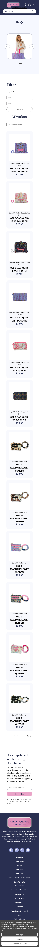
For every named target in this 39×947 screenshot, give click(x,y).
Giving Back (19, 902)
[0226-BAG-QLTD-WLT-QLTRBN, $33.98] (19, 346)
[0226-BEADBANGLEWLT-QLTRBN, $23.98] (19, 648)
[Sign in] (34, 5)
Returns (19, 869)
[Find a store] (25, 5)
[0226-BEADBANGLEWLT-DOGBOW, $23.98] (19, 547)
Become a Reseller (19, 890)
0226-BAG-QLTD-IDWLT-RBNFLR (19, 269)
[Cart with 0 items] (29, 5)
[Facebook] (11, 850)
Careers (19, 906)
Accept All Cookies (19, 944)
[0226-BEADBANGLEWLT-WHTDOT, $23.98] (19, 699)
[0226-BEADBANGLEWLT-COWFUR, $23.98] (19, 496)
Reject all (19, 939)
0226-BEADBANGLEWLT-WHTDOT (19, 721)
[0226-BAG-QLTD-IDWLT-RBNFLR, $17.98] (19, 247)
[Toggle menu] (4, 5)
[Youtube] (28, 850)
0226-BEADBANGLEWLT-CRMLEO (19, 467)
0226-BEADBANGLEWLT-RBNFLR (19, 620)
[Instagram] (17, 850)
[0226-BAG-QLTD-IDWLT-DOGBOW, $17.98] (19, 147)
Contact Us (19, 861)
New (19, 915)
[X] (22, 850)
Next (31, 46)
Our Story (19, 898)
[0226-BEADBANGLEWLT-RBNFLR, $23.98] (19, 598)
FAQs (19, 865)
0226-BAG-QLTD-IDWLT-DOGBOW (19, 170)
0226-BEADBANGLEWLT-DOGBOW (19, 569)
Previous (7, 46)
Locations (19, 886)
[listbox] (20, 124)
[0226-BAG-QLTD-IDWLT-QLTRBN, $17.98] (19, 197)
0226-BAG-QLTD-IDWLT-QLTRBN (19, 220)
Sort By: (10, 125)
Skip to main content (19, 8)
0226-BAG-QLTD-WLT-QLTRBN (19, 369)
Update (20, 109)
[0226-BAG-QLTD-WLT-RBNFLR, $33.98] (19, 396)
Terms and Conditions (14, 801)
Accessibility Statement (19, 877)
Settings (19, 935)
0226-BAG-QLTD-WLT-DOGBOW (19, 319)
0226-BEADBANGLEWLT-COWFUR (19, 518)
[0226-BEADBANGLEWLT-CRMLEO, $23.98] (19, 446)
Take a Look (19, 919)
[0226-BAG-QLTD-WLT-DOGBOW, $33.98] (19, 297)
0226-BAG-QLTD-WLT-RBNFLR (19, 418)
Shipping (19, 873)
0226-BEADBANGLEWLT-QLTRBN (19, 670)
